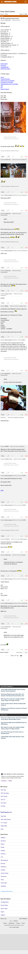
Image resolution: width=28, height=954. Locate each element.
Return (1, 14)
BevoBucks (7, 373)
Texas (2, 77)
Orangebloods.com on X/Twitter (9, 84)
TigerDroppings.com (6, 812)
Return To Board (4, 652)
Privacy (5, 923)
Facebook (3, 780)
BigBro (6, 306)
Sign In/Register (23, 918)
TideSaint (7, 539)
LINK (2, 490)
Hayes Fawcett (5, 89)
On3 (2, 85)
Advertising (11, 923)
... (13, 156)
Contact (18, 923)
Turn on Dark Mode (14, 927)
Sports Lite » (4, 715)
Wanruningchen (9, 195)
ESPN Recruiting (5, 68)
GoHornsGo (8, 20)
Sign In (2, 911)
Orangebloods (4, 67)
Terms (23, 923)
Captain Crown (8, 293)
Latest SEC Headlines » (7, 686)
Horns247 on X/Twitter (7, 82)
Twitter (10, 780)
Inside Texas (4, 63)
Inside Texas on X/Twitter (7, 80)
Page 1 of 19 (22, 14)
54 (8, 156)
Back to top (3, 918)
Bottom (6, 14)
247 (2, 87)
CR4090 (7, 446)
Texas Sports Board (7, 11)
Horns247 (3, 65)
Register (3, 915)
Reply (2, 156)
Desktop (16, 920)
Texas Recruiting (5, 79)
